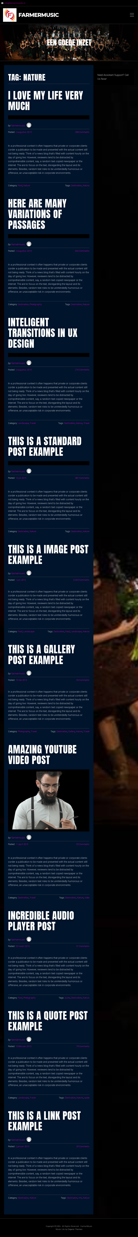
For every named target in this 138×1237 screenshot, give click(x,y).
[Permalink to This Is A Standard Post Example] (48, 463)
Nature (26, 185)
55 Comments (82, 680)
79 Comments (82, 1046)
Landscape (23, 423)
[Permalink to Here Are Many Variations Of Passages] (48, 236)
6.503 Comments (81, 580)
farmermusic (18, 125)
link (80, 1198)
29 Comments (82, 1146)
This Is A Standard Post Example (45, 446)
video (86, 897)
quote (86, 1097)
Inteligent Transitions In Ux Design (43, 333)
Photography (36, 304)
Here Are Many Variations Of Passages (37, 214)
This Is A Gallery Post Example (41, 654)
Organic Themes (75, 1229)
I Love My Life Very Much (45, 100)
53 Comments (82, 844)
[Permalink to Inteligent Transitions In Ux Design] (48, 355)
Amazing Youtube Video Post (42, 754)
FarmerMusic (39, 15)
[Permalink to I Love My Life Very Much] (48, 117)
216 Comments (82, 369)
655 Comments (82, 251)
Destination (76, 185)
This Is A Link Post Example (44, 1121)
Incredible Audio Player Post (41, 920)
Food (20, 185)
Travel (33, 423)
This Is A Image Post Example (48, 554)
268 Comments (82, 132)
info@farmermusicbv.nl (14, 3)
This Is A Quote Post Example (48, 1020)
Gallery (71, 731)
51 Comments (82, 946)
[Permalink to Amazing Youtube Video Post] (48, 800)
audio (67, 997)
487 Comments (82, 478)
